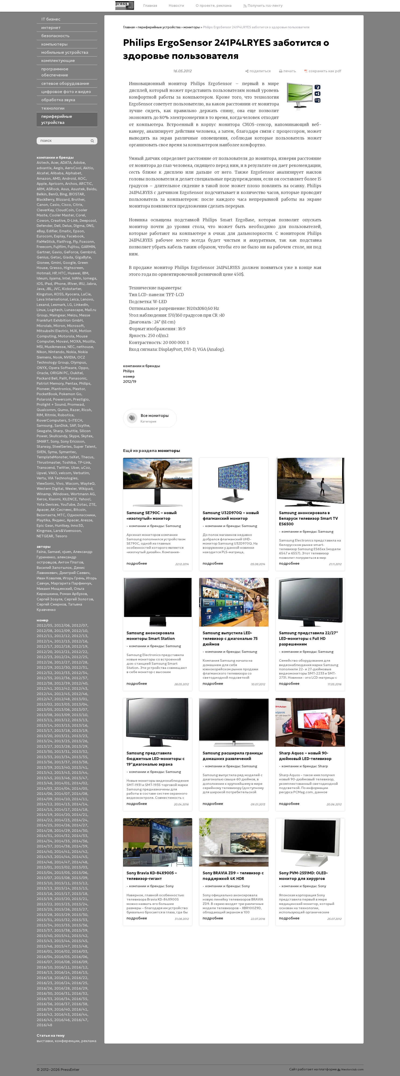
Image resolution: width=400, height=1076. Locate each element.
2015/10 (44, 883)
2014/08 (79, 793)
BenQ (53, 194)
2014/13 (62, 804)
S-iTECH (75, 420)
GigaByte (83, 257)
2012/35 (44, 678)
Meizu (72, 315)
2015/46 (44, 946)
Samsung (45, 425)
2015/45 (79, 941)
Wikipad (85, 488)
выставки (45, 1041)
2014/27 (79, 825)
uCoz (85, 467)
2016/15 (79, 972)
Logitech (55, 310)
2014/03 (44, 788)
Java (40, 289)
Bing (63, 194)
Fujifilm (59, 246)
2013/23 (79, 736)
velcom (65, 473)
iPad (48, 283)
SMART (43, 441)
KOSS (59, 294)
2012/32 (44, 673)
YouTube (67, 504)
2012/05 (44, 625)
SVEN (41, 452)
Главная (150, 5)
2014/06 (44, 793)
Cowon (43, 220)
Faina (41, 551)
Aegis (58, 168)
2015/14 (62, 888)
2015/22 (44, 904)
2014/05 (79, 788)
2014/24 (79, 820)
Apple (42, 183)
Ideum (42, 278)
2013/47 (79, 778)
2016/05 (62, 956)
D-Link (72, 220)
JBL (49, 289)
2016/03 (79, 951)
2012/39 (62, 683)
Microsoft (75, 325)
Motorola (66, 336)
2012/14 (44, 641)
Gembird (87, 252)
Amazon (44, 178)
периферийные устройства (159, 27)
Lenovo (87, 299)
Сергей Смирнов (51, 604)
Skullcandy (58, 436)
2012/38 (44, 683)
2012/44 (44, 694)
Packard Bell (47, 378)
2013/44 (79, 772)
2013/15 (62, 725)
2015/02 (62, 867)
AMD (56, 178)
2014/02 (79, 783)
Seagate (44, 431)
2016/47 (79, 1020)
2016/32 (79, 993)
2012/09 (62, 630)
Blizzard (63, 199)
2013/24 (44, 741)
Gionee (43, 262)
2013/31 (62, 751)
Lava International (52, 299)
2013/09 (62, 715)
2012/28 (79, 662)
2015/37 (44, 930)
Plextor (79, 389)
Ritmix (50, 415)
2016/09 (79, 962)
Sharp (58, 431)
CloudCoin (65, 210)
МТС (61, 515)
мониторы (192, 27)
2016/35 (79, 999)
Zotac (82, 504)
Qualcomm (46, 410)
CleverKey (45, 210)
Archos (71, 183)
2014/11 (79, 799)
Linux (41, 310)
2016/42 (44, 1014)
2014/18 (79, 809)
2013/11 (44, 720)
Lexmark (58, 304)
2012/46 (79, 694)
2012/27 (62, 662)
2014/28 (44, 830)
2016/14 (62, 972)
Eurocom (44, 236)
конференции (67, 1041)
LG (69, 304)
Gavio (57, 252)
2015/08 (62, 877)
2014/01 (62, 783)
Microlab (44, 325)
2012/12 (62, 636)
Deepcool (88, 220)
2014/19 (44, 814)
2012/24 (62, 657)
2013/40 (62, 767)
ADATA (65, 162)
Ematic (65, 231)
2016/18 (44, 978)
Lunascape (73, 310)
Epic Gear (45, 525)
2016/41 (79, 1009)
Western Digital (50, 488)
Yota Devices (48, 504)
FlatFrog (64, 241)
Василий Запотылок (54, 567)
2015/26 (62, 909)
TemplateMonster (52, 457)
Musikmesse (55, 346)
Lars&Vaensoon (67, 530)
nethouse (85, 346)
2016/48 (44, 1025)
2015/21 (79, 899)
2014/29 (62, 830)
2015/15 (79, 888)
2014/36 (79, 841)
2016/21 (62, 978)
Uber (75, 467)
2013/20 (44, 736)
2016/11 (62, 967)
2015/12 (79, 883)
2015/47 (62, 946)
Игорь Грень (73, 578)
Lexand (43, 304)
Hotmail (43, 273)
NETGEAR (45, 536)
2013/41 (79, 767)
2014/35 (62, 841)
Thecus (87, 457)
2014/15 (44, 809)
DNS (89, 225)
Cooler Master (61, 215)
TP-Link (84, 462)
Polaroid (44, 399)
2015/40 (44, 935)
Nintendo (56, 352)
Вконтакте (46, 515)
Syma (52, 452)
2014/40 (44, 851)
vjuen (66, 551)
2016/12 (79, 967)
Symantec (67, 452)
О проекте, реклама (214, 5)
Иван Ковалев (49, 578)
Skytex (86, 436)
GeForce (71, 252)
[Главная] (124, 5)
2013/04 (79, 704)
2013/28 (62, 746)
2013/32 (79, 751)
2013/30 (44, 751)
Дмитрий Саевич (74, 572)
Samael (54, 551)
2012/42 (62, 688)
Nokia (71, 352)
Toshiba (69, 462)
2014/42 (79, 851)
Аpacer (43, 509)
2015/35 (62, 925)
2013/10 (79, 715)
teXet (74, 457)
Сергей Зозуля (49, 599)
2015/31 (44, 920)
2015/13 (44, 888)
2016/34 (62, 999)
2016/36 (44, 1004)
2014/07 (62, 793)
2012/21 (62, 651)
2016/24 (62, 983)
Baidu (91, 189)
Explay (59, 236)
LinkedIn (81, 304)
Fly (75, 241)
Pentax (71, 383)
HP (54, 273)
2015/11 (62, 883)
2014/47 (62, 862)
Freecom (44, 246)
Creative (58, 220)
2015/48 (79, 946)
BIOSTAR (76, 194)
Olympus (78, 362)
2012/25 (79, 657)
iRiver (72, 283)
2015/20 (62, 899)
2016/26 (44, 988)
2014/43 (44, 856)
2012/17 (44, 646)
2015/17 (62, 893)
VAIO (52, 473)
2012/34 (79, 673)
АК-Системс (61, 509)
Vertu (41, 478)
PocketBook (47, 394)
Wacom (71, 483)
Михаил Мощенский (54, 588)
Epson (78, 231)
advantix (44, 168)
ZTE (92, 504)
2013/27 (44, 746)
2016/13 (44, 972)
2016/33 (44, 999)
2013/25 (62, 741)
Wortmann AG (83, 494)
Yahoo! (84, 499)
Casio (55, 204)
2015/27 (79, 909)
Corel (80, 215)
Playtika (43, 520)
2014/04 (62, 788)
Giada (68, 257)
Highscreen (73, 267)
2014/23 (62, 820)
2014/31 (44, 835)
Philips (84, 383)
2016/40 (62, 1009)
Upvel (41, 473)
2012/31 (79, 667)
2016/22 (79, 978)
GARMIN (88, 246)
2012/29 (44, 667)
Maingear (57, 315)
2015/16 (44, 893)
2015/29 (62, 914)
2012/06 (62, 625)
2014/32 (62, 835)
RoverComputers (51, 420)
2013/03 (62, 704)
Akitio (88, 168)
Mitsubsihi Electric (52, 331)
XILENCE (69, 499)
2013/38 (79, 762)
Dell (57, 225)
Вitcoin (79, 509)
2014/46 (44, 862)
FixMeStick (46, 241)
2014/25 (44, 825)
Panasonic (77, 378)
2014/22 (44, 820)
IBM (85, 273)
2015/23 (62, 904)
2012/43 (79, 688)
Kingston (44, 294)
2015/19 (44, 899)
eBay (41, 231)
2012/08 (44, 630)
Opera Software (62, 368)
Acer (54, 162)
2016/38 (79, 1004)
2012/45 (62, 694)
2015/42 (79, 935)
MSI (40, 346)
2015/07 (44, 877)
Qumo (62, 410)
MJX (73, 331)
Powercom (62, 399)
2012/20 (44, 651)
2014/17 (62, 809)
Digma (79, 225)
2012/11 (44, 636)
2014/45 (79, 856)
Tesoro (61, 536)
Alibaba (57, 173)
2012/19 (79, 646)
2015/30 (79, 914)
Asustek (78, 189)
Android (69, 178)
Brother (77, 199)
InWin (76, 278)
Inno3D (77, 525)
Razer (75, 410)
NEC (71, 346)
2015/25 (44, 909)
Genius (43, 257)
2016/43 (62, 1014)
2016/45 (44, 1020)
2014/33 (79, 835)
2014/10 (62, 799)
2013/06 (62, 709)
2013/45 (44, 778)
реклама (88, 1041)
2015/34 (44, 925)
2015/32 (62, 920)
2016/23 (44, 983)
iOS (40, 283)
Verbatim (81, 473)
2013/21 (62, 736)
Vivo (60, 483)
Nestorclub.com (352, 1069)
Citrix (77, 204)
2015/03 (79, 867)
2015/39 (79, 930)
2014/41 (62, 851)
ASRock (52, 189)
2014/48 (79, 862)
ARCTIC (85, 183)
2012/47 (44, 699)
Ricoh (86, 410)
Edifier (51, 231)
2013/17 (44, 730)
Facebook (75, 236)
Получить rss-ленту (265, 5)
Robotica (66, 415)
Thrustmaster (48, 462)
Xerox (42, 499)
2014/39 (79, 846)
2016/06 (79, 956)
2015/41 (62, 935)
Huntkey (62, 525)
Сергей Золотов (78, 599)
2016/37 (62, 1004)
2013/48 (44, 783)
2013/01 (79, 699)
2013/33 (44, 757)
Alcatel (43, 173)
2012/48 (62, 699)
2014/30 (79, 830)
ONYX (42, 368)
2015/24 (79, 904)
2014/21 (79, 814)
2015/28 (44, 914)
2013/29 (79, 746)
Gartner (43, 252)
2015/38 (62, 930)
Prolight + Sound (51, 404)
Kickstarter (71, 289)
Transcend (46, 467)
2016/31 (62, 993)
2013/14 (44, 725)
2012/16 (79, 641)
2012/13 (79, 636)
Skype (74, 436)
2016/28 (62, 988)
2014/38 (62, 846)
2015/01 (44, 867)
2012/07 (79, 625)
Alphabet (73, 173)
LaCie (86, 294)
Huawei (74, 273)
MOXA (75, 341)
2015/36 (79, 925)
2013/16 (79, 725)
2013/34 (62, 757)
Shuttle (71, 431)
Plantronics (61, 389)
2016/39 (44, 1009)
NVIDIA (69, 357)
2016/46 (62, 1020)
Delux (67, 225)
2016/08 (62, 962)
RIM (40, 415)
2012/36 (62, 678)
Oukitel (76, 373)
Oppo (83, 368)
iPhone (60, 283)
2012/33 (62, 673)
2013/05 (44, 709)
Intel (66, 278)
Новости (176, 5)
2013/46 (62, 778)
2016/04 (44, 956)
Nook (57, 357)
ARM (40, 189)
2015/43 (44, 941)
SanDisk (61, 425)
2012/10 (79, 630)
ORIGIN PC (59, 373)
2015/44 (62, 941)
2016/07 (44, 962)
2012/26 (44, 662)
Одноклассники (81, 515)
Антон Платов (70, 562)
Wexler (71, 488)
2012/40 (79, 683)
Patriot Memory (50, 383)
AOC (82, 178)
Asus (65, 189)
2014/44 (62, 856)
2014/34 (44, 841)
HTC (62, 273)
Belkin (42, 194)
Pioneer (43, 389)
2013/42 (44, 772)
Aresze (86, 520)
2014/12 (44, 804)
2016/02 (62, 951)
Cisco (66, 204)
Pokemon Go (70, 394)
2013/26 (79, 741)
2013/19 (79, 730)
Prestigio (81, 399)
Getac (55, 257)
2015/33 (79, 920)
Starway (43, 446)
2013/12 (62, 720)
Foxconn (86, 241)
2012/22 (79, 651)
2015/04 (44, 872)
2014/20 (62, 814)
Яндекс (58, 520)
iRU (82, 283)
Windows (61, 494)
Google (69, 262)
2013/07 (79, 709)
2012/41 (44, 688)
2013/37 (62, 762)
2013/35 (79, 757)
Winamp (44, 494)
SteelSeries (62, 446)
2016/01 (44, 951)
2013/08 (44, 715)
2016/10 (44, 967)
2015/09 (79, 877)
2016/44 (79, 1014)
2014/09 (44, 799)
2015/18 (79, 893)
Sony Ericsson (72, 441)
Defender (44, 225)
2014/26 (62, 825)
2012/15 (62, 641)
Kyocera (72, 294)
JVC (57, 289)
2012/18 (62, 646)
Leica (74, 299)
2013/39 (44, 767)
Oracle (42, 373)
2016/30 (44, 993)
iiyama (54, 278)
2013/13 (79, 720)
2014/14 (79, 804)
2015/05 (62, 872)
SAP (73, 425)
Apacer (73, 520)
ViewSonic (45, 483)
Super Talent (85, 446)
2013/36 (44, 762)
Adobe (79, 162)
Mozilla (89, 341)
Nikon (41, 352)
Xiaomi (54, 499)
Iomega (89, 278)
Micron (59, 325)
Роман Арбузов (73, 594)
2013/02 (44, 704)
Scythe (83, 425)
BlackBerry (45, 199)
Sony (54, 441)
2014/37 (44, 846)
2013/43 (62, 772)
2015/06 (79, 872)
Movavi (62, 341)
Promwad (75, 404)
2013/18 (62, 730)
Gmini (56, 262)
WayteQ (87, 483)
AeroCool (73, 168)
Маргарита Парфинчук (71, 583)
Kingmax (44, 530)
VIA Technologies (63, 478)
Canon (42, 204)
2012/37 (79, 678)
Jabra (91, 283)
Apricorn (56, 183)
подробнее (137, 563)
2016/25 (79, 983)
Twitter (63, 467)
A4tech (43, 162)
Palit (63, 378)
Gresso (56, 267)
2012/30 (62, 667)
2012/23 (44, 657)
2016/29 (79, 988)
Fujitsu (73, 246)
